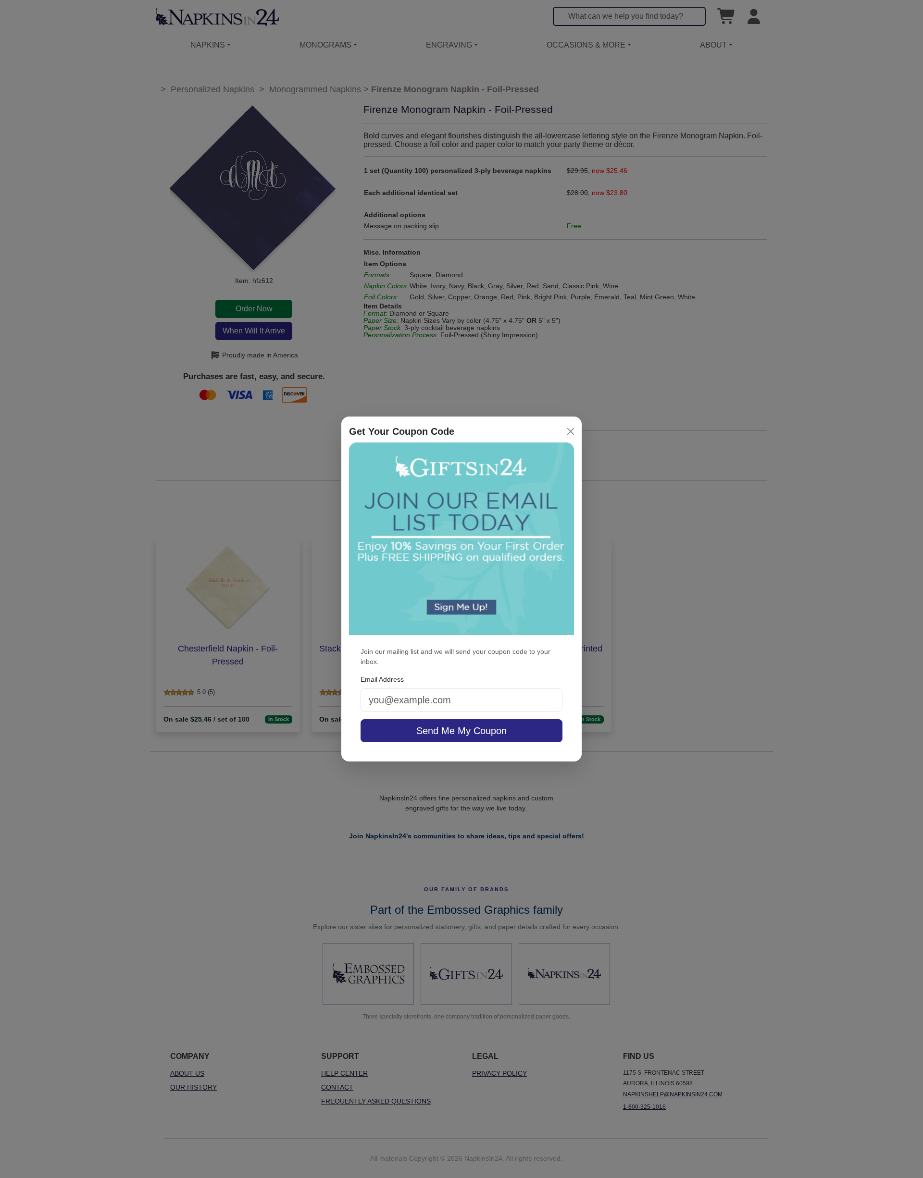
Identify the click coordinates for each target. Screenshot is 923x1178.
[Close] (570, 431)
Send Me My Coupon (461, 730)
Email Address (382, 679)
